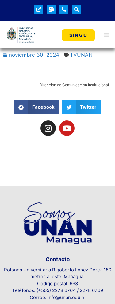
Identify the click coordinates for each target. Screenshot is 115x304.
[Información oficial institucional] (38, 9)
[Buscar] (76, 9)
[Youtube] (67, 128)
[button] (36, 107)
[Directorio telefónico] (63, 9)
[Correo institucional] (51, 9)
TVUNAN (81, 55)
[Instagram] (48, 128)
